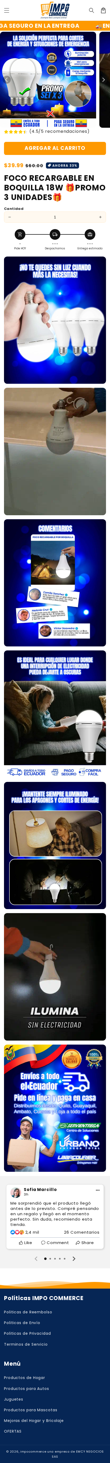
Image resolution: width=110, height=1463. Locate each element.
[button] (91, 10)
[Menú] (7, 10)
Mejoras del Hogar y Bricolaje (34, 1420)
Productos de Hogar (24, 1377)
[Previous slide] (36, 1259)
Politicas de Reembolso (28, 1312)
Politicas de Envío (22, 1322)
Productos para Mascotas (30, 1410)
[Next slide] (74, 1259)
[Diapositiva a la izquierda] (7, 80)
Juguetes (13, 1399)
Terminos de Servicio (26, 1344)
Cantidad (13, 208)
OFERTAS (13, 1431)
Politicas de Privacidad (27, 1333)
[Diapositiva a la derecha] (103, 80)
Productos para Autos (26, 1388)
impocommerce (33, 1451)
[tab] (45, 1258)
